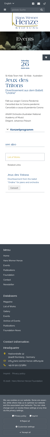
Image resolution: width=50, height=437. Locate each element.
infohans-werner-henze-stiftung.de (25, 360)
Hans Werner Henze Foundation (27, 380)
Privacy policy (20, 415)
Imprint (35, 415)
